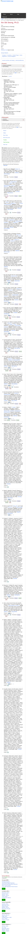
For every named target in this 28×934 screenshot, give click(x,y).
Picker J (15, 324)
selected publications (19, 60)
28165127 (6, 611)
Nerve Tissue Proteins (6, 885)
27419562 (20, 749)
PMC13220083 (10, 209)
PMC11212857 (7, 251)
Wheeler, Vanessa (5, 895)
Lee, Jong (4, 927)
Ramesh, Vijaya (5, 925)
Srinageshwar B (13, 181)
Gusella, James (5, 894)
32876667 (6, 366)
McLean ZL (19, 234)
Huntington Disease (6, 881)
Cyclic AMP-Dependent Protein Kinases (10, 886)
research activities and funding (8, 60)
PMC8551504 (6, 313)
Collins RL (10, 323)
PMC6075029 (14, 611)
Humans (18, 212)
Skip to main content (5, 1)
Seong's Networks (4, 52)
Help (18, 14)
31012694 (8, 483)
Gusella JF (12, 185)
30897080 (15, 415)
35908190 (6, 266)
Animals (6, 318)
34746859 (15, 312)
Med (8, 581)
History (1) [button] (4, 16)
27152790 (15, 869)
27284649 (18, 806)
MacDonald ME (7, 185)
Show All (5, 165)
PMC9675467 (17, 280)
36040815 (8, 280)
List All (10, 76)
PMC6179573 (10, 497)
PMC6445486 (6, 417)
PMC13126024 (7, 173)
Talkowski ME (6, 410)
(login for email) (10, 49)
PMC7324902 (14, 400)
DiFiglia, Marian (5, 906)
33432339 (13, 330)
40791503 (11, 227)
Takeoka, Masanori (5, 914)
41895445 (17, 172)
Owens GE (15, 505)
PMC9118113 (6, 301)
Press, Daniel (4, 918)
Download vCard (4, 49)
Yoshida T (14, 407)
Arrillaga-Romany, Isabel (6, 917)
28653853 (8, 595)
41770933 (17, 191)
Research (4, 63)
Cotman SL (10, 507)
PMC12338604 (7, 228)
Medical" (8, 420)
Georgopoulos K (18, 410)
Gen (8, 212)
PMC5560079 (17, 595)
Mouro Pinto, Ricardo (6, 908)
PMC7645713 (14, 366)
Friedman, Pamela (5, 919)
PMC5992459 (10, 513)
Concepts (4, 55)
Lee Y (20, 235)
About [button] (11, 14)
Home (4, 14)
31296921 (6, 400)
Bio (7, 598)
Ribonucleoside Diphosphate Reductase (10, 884)
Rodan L (11, 324)
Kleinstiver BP (14, 276)
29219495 (15, 578)
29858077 (19, 512)
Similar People (16, 55)
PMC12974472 (10, 192)
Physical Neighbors (12, 56)
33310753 (8, 348)
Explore (4, 888)
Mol (10, 212)
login (15, 72)
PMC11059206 (14, 383)
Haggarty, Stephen (5, 930)
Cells (6, 197)
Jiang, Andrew (4, 896)
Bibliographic (5, 117)
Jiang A (10, 183)
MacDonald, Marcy (5, 892)
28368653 (8, 682)
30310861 (20, 496)
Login (2, 18)
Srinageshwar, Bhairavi (6, 897)
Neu (8, 351)
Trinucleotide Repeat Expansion (8, 882)
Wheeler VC (17, 169)
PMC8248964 (6, 331)
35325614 (16, 299)
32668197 (6, 383)
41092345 (19, 208)
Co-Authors (9, 55)
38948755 (17, 250)
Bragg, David (4, 916)
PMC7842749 (17, 348)
